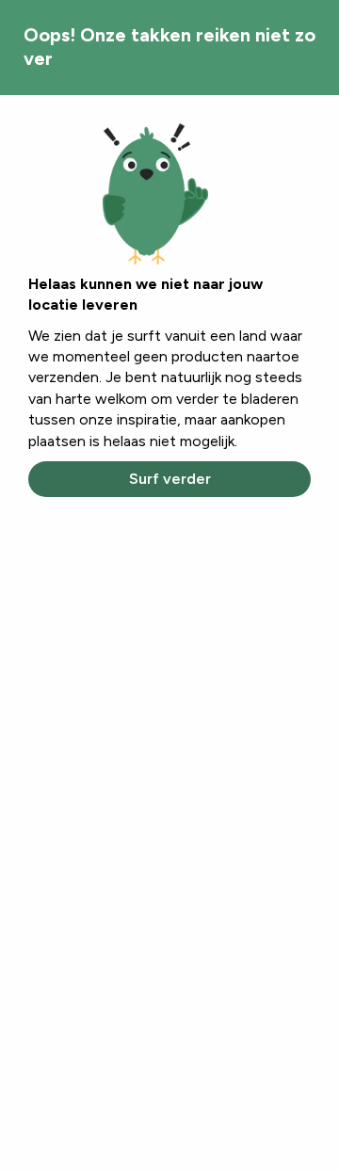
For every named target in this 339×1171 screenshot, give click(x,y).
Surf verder (170, 479)
